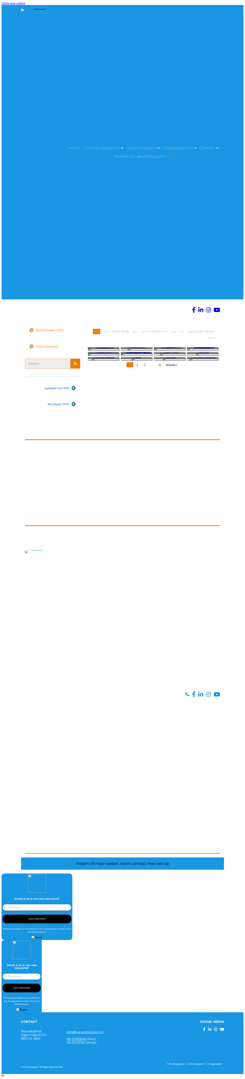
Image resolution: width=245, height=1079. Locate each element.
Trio (105, 331)
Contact (207, 148)
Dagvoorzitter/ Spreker (201, 331)
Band (211, 338)
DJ (182, 331)
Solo (135, 331)
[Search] (75, 363)
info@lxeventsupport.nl (85, 1032)
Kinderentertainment (154, 331)
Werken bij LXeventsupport (139, 156)
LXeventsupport (141, 148)
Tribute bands (120, 331)
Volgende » (171, 364)
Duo (174, 331)
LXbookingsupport (102, 148)
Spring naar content (13, 3)
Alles (96, 331)
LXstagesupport (178, 148)
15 (159, 364)
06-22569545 (76, 1039)
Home (74, 148)
